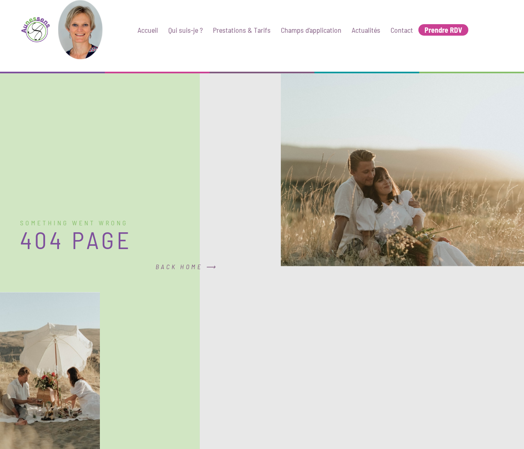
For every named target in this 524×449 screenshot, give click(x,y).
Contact (402, 29)
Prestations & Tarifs (242, 29)
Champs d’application (311, 29)
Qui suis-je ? (185, 29)
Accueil (148, 29)
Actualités (366, 29)
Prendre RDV (443, 29)
